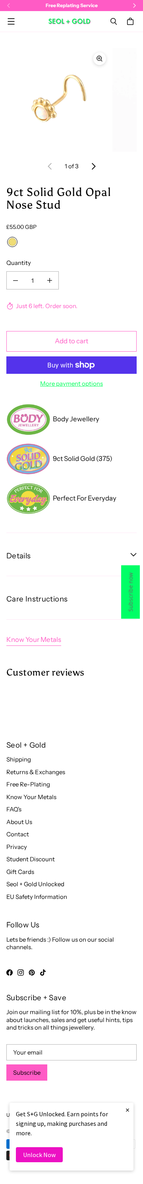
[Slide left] (50, 166)
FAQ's (13, 809)
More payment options (71, 383)
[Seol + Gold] (69, 21)
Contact (17, 834)
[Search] (113, 21)
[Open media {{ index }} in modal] (58, 100)
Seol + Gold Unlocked (35, 884)
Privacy (16, 847)
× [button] (127, 1110)
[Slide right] (93, 166)
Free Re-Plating (28, 784)
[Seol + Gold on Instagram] (20, 972)
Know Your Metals (33, 639)
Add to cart (71, 341)
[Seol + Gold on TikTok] (42, 972)
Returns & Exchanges (35, 772)
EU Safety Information (36, 896)
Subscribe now (130, 592)
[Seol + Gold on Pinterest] (31, 972)
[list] (71, 100)
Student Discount (30, 859)
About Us (19, 822)
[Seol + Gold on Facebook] (9, 972)
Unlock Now (39, 1155)
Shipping (18, 759)
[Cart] (131, 21)
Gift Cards (20, 872)
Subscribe (27, 1072)
